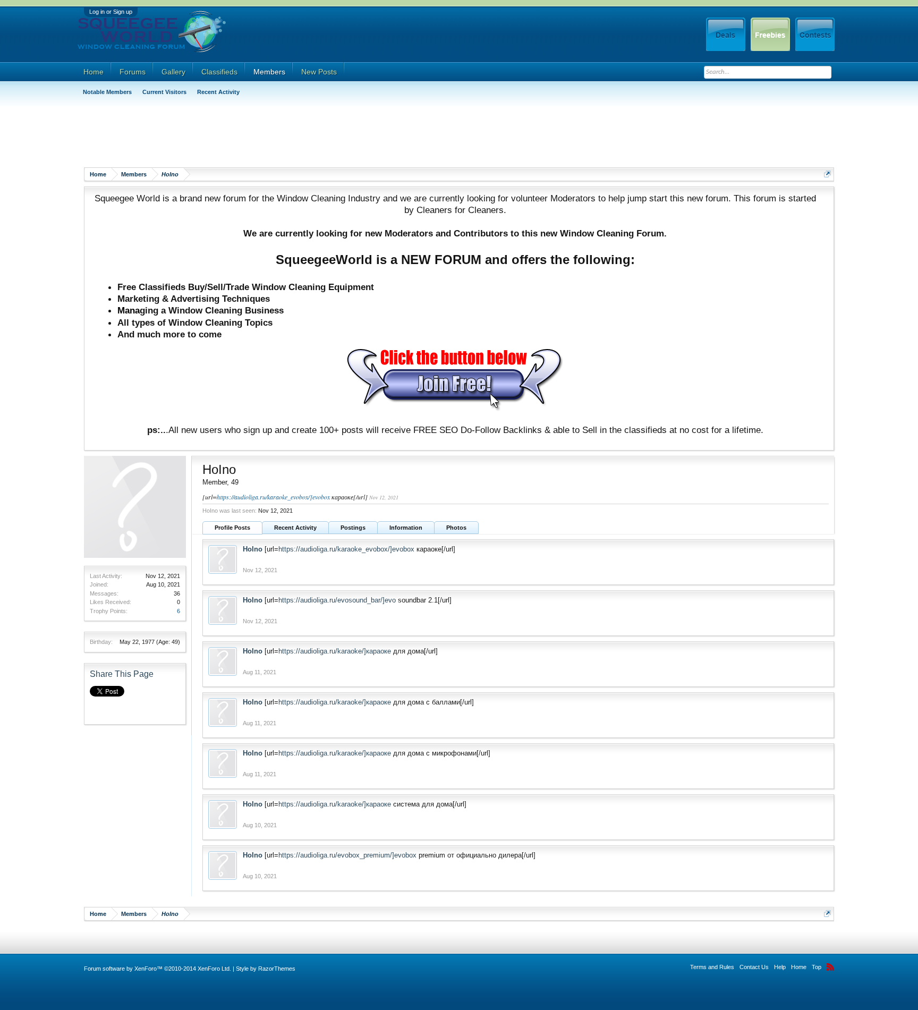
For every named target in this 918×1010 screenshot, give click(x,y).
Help (780, 967)
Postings (353, 527)
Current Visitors (164, 92)
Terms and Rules (712, 967)
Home (93, 71)
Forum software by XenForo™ (157, 968)
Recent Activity (295, 527)
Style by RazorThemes (265, 968)
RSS (830, 967)
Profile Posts (232, 527)
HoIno (252, 549)
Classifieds (219, 71)
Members (269, 71)
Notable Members (107, 92)
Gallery (173, 71)
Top (816, 967)
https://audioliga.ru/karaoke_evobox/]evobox (273, 497)
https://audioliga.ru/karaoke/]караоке (334, 651)
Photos (456, 527)
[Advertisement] (277, 135)
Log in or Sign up (110, 12)
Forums (133, 71)
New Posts (319, 71)
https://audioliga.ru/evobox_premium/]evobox (347, 855)
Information (405, 527)
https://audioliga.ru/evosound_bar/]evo (337, 600)
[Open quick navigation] (827, 174)
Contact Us (754, 967)
